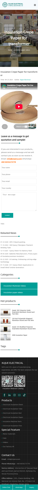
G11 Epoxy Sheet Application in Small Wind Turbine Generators (17, 266)
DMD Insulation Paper (19, 335)
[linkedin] (9, 395)
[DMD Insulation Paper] (6, 340)
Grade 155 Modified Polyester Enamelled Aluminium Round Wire (24, 328)
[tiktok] (24, 395)
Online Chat (6, 487)
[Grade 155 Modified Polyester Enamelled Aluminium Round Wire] (6, 331)
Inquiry (31, 487)
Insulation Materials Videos (14, 285)
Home (10, 50)
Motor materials (9, 434)
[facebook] (4, 395)
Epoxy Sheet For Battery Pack (20, 250)
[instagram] (14, 395)
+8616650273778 (8, 161)
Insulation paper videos (22, 50)
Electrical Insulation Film (12, 425)
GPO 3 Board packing (17, 242)
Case (4, 438)
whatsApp (19, 487)
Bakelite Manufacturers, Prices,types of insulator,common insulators (19, 254)
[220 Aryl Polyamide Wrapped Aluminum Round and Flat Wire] (6, 323)
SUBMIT (7, 215)
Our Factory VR (8, 446)
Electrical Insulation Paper (13, 417)
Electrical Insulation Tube (12, 408)
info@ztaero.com (14, 158)
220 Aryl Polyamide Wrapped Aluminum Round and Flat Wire (23, 319)
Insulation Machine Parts (12, 421)
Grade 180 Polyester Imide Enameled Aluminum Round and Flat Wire (23, 312)
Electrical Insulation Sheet (13, 404)
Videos (5, 442)
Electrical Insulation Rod (12, 413)
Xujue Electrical (25, 79)
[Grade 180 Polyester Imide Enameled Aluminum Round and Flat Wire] (6, 315)
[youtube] (19, 395)
